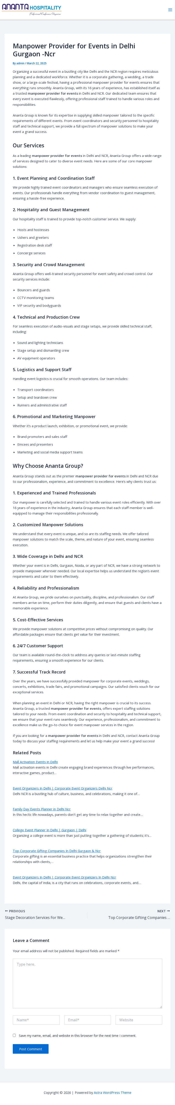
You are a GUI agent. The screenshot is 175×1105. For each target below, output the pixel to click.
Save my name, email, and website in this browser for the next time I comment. (77, 1035)
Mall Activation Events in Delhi (35, 761)
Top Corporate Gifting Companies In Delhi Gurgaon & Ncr (57, 850)
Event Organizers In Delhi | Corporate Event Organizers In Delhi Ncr (64, 877)
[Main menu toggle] (170, 10)
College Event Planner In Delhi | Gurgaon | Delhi (49, 830)
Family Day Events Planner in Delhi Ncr (42, 809)
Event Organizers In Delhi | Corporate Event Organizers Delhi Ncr (62, 788)
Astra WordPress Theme (112, 1092)
